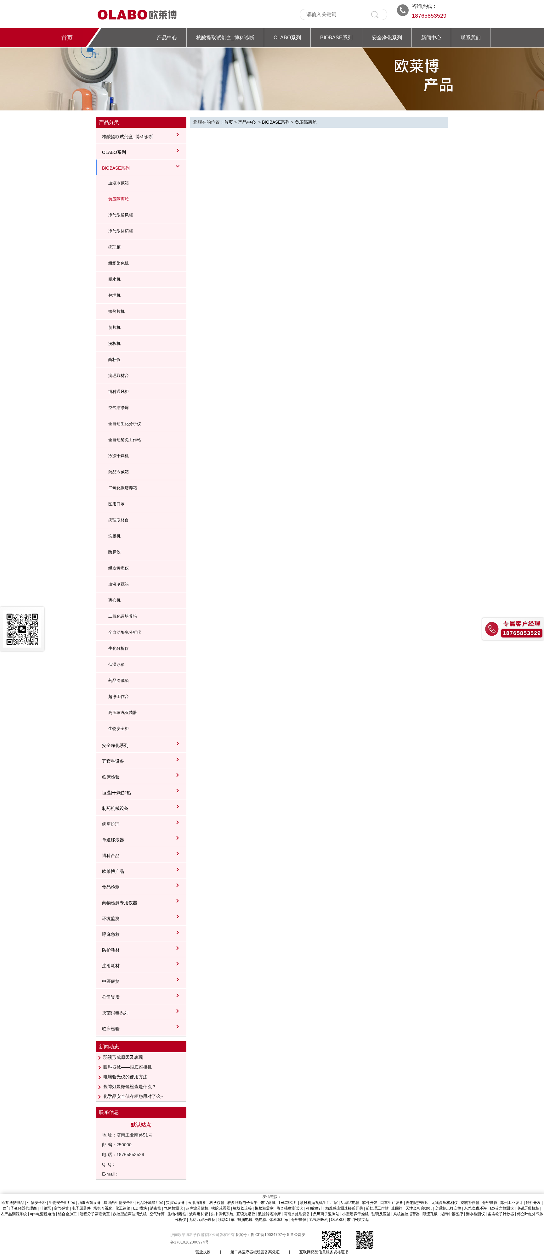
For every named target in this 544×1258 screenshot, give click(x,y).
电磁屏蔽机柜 (528, 1208)
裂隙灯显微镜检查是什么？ (129, 1086)
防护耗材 (111, 949)
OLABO (337, 1219)
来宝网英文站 (358, 1219)
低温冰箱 (116, 664)
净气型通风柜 (120, 215)
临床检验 (111, 776)
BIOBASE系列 (336, 37)
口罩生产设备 (391, 1202)
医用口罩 (116, 504)
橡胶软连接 (242, 1208)
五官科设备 (113, 761)
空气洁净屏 (118, 407)
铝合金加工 (67, 1214)
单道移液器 (113, 839)
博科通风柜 (118, 391)
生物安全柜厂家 (62, 1202)
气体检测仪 (173, 1208)
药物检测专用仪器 (119, 902)
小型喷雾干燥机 (355, 1214)
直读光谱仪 (245, 1214)
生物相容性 (176, 1214)
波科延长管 (198, 1214)
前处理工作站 (377, 1208)
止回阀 (397, 1208)
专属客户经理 (522, 624)
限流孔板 (430, 1214)
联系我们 (471, 37)
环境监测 (111, 918)
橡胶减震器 (220, 1208)
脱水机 (114, 279)
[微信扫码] (22, 629)
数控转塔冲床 (269, 1214)
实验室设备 (175, 1202)
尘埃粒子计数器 (501, 1214)
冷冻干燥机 (118, 455)
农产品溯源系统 (14, 1214)
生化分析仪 (118, 648)
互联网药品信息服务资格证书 (323, 1252)
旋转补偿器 (470, 1202)
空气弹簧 (61, 1208)
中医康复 (111, 981)
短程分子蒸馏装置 (95, 1214)
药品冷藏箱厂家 (150, 1202)
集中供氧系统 (222, 1214)
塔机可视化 (103, 1208)
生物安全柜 (118, 728)
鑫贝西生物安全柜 (119, 1202)
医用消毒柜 (197, 1202)
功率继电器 (350, 1202)
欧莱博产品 (113, 871)
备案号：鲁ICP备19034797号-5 (262, 1235)
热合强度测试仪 (289, 1208)
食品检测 (111, 887)
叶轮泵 (45, 1208)
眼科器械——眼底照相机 (127, 1067)
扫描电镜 (244, 1219)
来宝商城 (267, 1202)
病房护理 (111, 824)
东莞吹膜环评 (475, 1208)
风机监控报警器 (406, 1214)
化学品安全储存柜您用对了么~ (133, 1096)
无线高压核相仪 (444, 1202)
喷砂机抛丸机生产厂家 (319, 1202)
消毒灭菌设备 (89, 1202)
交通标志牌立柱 (448, 1208)
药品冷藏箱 (118, 471)
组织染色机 (118, 263)
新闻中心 (431, 37)
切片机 (114, 327)
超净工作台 (118, 696)
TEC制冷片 (287, 1202)
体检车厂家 (278, 1219)
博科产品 (111, 855)
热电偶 (261, 1219)
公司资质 (111, 997)
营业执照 (203, 1252)
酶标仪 (114, 359)
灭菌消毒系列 (115, 1012)
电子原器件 (81, 1208)
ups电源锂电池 (42, 1214)
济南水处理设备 (297, 1214)
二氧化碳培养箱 (122, 488)
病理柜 (114, 247)
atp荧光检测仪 (502, 1208)
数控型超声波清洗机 (130, 1214)
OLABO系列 (287, 37)
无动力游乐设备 (202, 1219)
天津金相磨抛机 (418, 1208)
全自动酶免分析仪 (124, 632)
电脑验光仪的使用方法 (125, 1076)
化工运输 (122, 1208)
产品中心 (167, 37)
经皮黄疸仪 (118, 568)
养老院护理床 (417, 1202)
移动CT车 (226, 1219)
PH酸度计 (314, 1208)
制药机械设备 (115, 808)
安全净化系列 (387, 37)
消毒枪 (155, 1208)
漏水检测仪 (475, 1214)
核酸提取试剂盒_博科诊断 (225, 37)
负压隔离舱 (118, 199)
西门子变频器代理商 (20, 1208)
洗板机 (114, 343)
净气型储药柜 (120, 231)
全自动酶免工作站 (124, 439)
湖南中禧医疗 (451, 1214)
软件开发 (369, 1202)
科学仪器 (216, 1202)
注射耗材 (111, 965)
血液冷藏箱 (118, 183)
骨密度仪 (489, 1202)
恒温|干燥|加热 (116, 792)
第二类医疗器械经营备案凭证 (255, 1252)
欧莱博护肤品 (13, 1202)
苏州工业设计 (511, 1202)
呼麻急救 (111, 934)
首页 (67, 38)
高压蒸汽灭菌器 (122, 712)
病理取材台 (118, 375)
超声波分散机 (197, 1208)
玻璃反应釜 (380, 1214)
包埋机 (114, 295)
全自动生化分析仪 (124, 423)
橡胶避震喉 (264, 1208)
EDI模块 (140, 1208)
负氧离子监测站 (326, 1214)
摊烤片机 (116, 311)
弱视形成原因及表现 (123, 1057)
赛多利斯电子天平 (242, 1202)
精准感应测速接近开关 (344, 1208)
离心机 (114, 600)
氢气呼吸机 (318, 1219)
